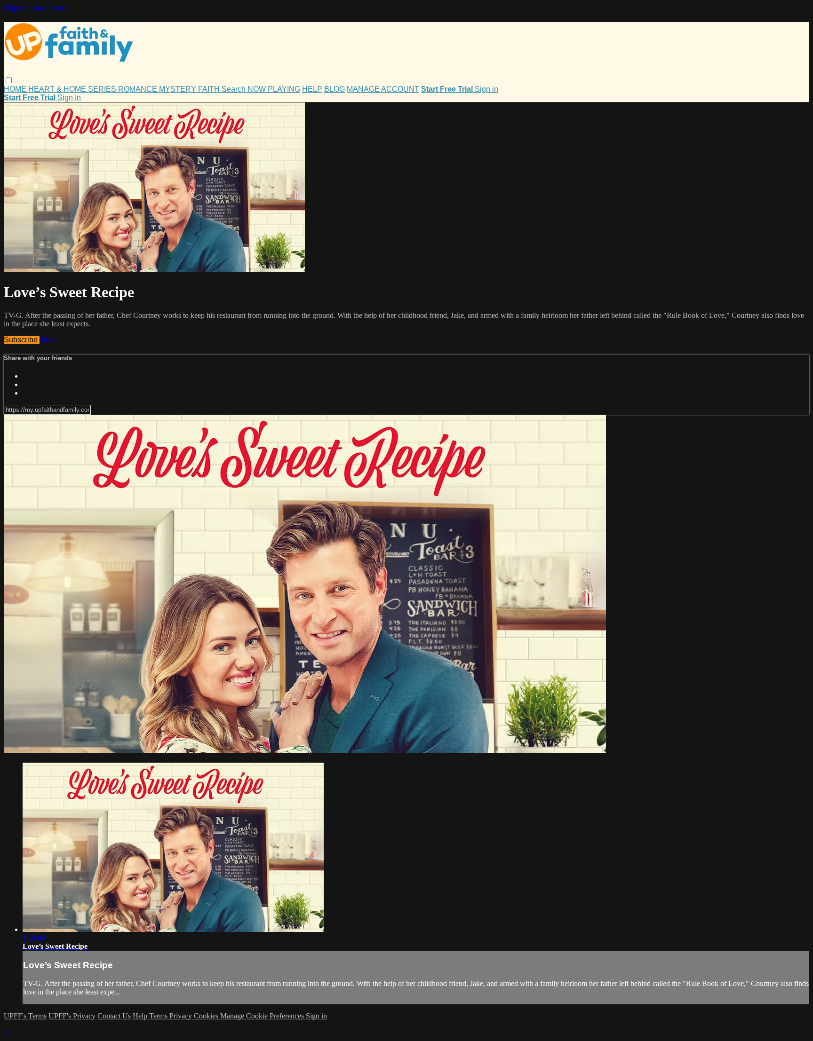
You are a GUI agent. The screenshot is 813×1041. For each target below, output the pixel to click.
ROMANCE (138, 89)
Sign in (486, 89)
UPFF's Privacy (72, 1016)
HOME (16, 89)
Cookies (207, 1016)
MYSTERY (178, 89)
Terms (159, 1016)
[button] (9, 80)
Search (234, 89)
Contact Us (114, 1016)
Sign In (69, 98)
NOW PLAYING (273, 89)
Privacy (181, 1016)
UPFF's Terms (25, 1016)
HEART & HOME (58, 89)
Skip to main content (34, 8)
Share (48, 340)
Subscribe (22, 340)
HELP (312, 89)
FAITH (210, 89)
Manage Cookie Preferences (263, 1016)
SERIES (103, 89)
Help (141, 1016)
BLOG (334, 89)
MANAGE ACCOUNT (383, 89)
